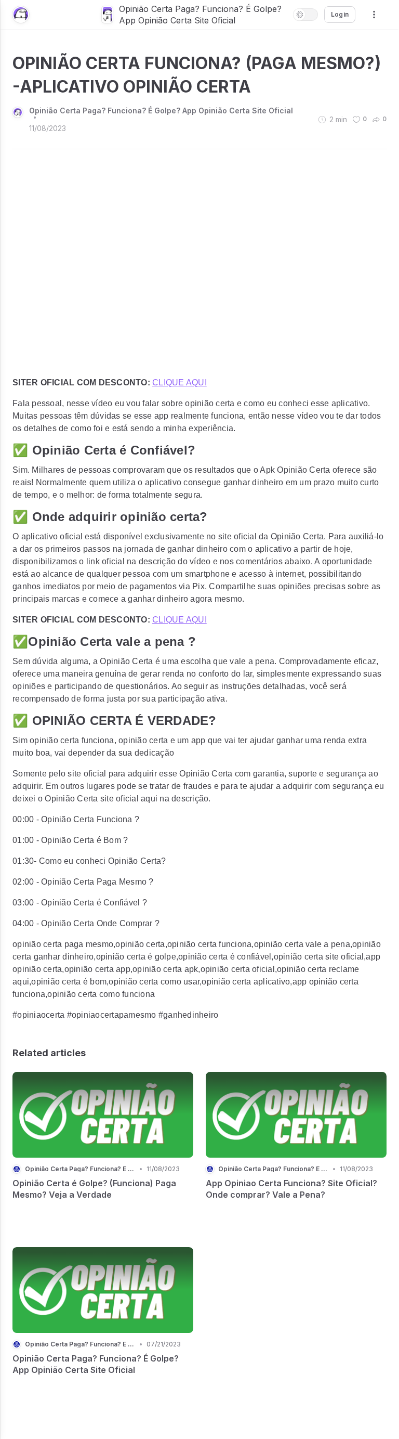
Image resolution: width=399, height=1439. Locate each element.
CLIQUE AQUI (179, 382)
